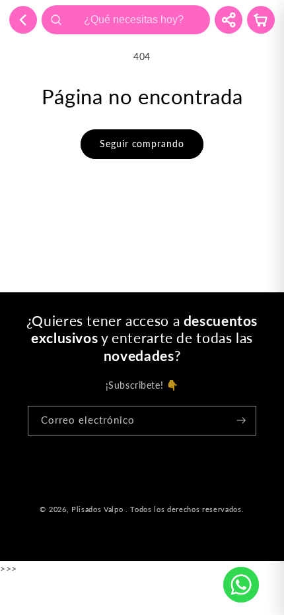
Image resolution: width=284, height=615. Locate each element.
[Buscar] (56, 19)
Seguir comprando (142, 143)
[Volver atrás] (23, 20)
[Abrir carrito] (261, 20)
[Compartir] (228, 20)
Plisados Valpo (97, 509)
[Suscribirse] (242, 421)
